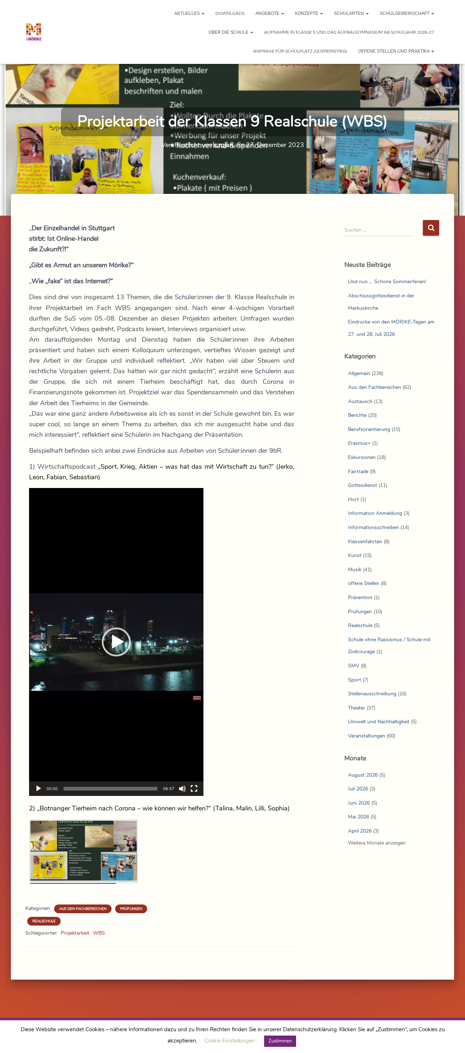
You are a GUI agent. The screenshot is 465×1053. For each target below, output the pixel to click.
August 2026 (363, 775)
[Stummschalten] (182, 788)
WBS (99, 933)
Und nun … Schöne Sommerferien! (387, 281)
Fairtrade (358, 471)
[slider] (110, 788)
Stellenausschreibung (372, 693)
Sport (354, 679)
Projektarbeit (75, 933)
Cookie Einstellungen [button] (230, 1040)
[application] (116, 642)
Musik (354, 569)
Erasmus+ (359, 443)
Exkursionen (362, 457)
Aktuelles (187, 13)
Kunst (354, 555)
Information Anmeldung (375, 513)
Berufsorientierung (369, 429)
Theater (356, 707)
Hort (353, 499)
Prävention (360, 597)
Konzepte (307, 13)
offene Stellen (363, 583)
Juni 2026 (359, 803)
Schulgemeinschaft (405, 13)
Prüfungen (131, 908)
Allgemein (359, 373)
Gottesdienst (362, 485)
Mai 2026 (358, 816)
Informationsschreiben (373, 527)
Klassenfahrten (365, 541)
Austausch (360, 401)
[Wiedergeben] (38, 788)
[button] (203, 13)
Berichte (357, 415)
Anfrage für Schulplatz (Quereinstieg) (300, 51)
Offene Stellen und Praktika (394, 51)
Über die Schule (229, 32)
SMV (353, 665)
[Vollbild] (194, 788)
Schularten (349, 13)
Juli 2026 (358, 788)
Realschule (44, 921)
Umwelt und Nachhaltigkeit (378, 721)
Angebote (267, 13)
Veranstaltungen (366, 735)
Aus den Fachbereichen (82, 908)
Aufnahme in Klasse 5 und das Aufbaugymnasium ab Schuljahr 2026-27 (349, 32)
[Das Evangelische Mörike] (33, 32)
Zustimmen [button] (280, 1041)
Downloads (229, 13)
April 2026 (360, 831)
